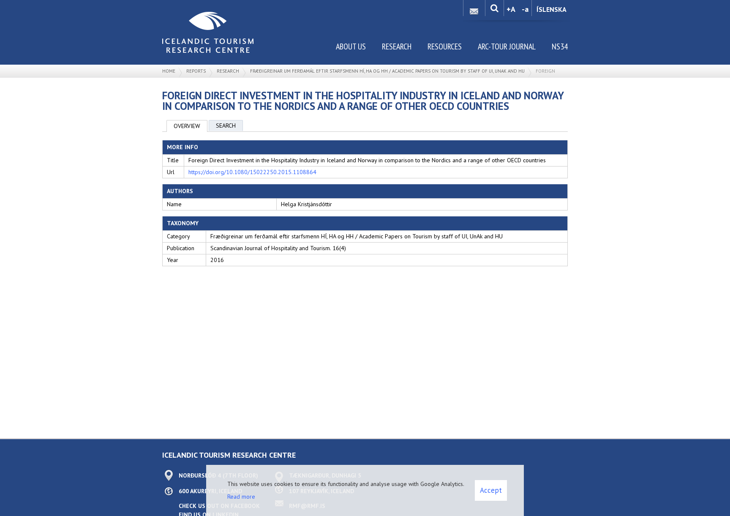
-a (525, 9)
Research (228, 71)
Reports (196, 71)
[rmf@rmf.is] (474, 9)
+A (511, 9)
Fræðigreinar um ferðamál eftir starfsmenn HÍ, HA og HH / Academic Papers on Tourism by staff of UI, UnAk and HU (387, 71)
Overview (187, 126)
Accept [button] (491, 490)
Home (168, 71)
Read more (241, 496)
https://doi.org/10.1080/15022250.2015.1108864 (252, 172)
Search (226, 125)
